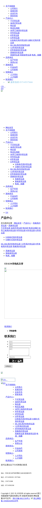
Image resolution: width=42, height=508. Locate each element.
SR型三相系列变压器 (19, 30)
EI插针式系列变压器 (23, 167)
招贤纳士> (10, 453)
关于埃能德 (10, 6)
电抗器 (13, 26)
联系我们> (10, 461)
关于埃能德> (11, 385)
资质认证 (14, 62)
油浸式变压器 (15, 23)
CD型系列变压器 (17, 48)
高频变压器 (15, 55)
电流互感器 (15, 28)
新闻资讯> (10, 446)
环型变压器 (15, 33)
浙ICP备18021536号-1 (21, 498)
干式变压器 (15, 21)
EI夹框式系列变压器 (18, 40)
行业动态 (14, 67)
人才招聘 (14, 77)
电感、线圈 (36, 55)
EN (2, 89)
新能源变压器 (25, 55)
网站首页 (9, 128)
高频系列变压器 (16, 52)
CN (3, 86)
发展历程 (14, 11)
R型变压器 (14, 35)
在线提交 (8, 366)
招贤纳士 (9, 72)
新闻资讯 (9, 65)
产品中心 (9, 18)
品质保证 (9, 57)
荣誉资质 (14, 16)
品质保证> (10, 438)
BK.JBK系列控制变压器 (20, 45)
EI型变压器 (14, 38)
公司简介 (14, 8)
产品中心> (10, 397)
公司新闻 (14, 70)
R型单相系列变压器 (18, 50)
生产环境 (14, 60)
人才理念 (14, 75)
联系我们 (9, 79)
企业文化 (14, 13)
